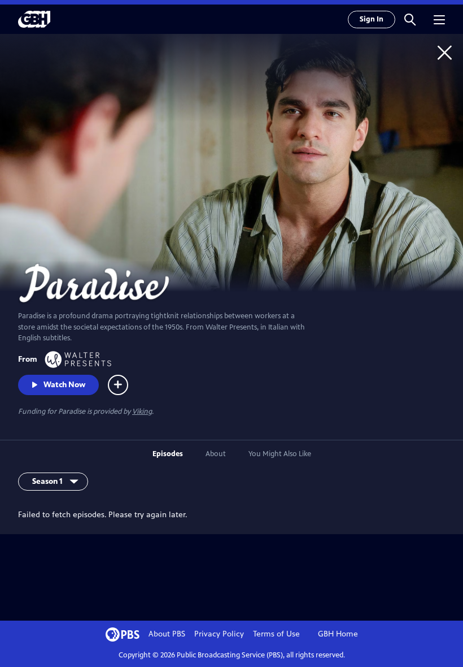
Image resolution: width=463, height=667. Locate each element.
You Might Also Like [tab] (279, 453)
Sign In (371, 19)
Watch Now (64, 384)
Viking (142, 411)
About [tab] (216, 453)
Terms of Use (276, 634)
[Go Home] (445, 52)
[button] (410, 19)
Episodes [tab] (167, 453)
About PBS (166, 634)
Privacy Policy (219, 634)
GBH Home (338, 634)
